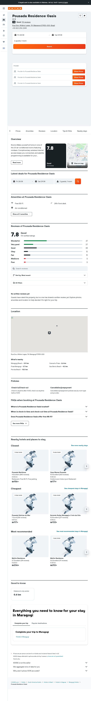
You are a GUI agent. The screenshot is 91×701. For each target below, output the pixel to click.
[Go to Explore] (4, 31)
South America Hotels (34, 682)
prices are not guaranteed (55, 656)
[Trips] (4, 42)
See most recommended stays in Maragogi (72, 531)
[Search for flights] (4, 15)
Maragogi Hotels (74, 682)
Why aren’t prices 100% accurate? (26, 671)
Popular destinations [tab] (39, 623)
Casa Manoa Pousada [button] (58, 472)
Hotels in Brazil (48, 682)
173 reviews (26, 22)
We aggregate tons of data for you (26, 667)
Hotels (23, 682)
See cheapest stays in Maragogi (76, 488)
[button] (88, 2)
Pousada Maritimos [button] (19, 472)
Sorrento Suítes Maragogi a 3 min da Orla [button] (65, 515)
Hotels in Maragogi (22, 637)
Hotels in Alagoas (60, 682)
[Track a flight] (4, 35)
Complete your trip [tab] (21, 623)
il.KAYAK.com (15, 682)
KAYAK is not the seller (21, 663)
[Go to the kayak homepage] (15, 8)
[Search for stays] (4, 20)
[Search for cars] (4, 24)
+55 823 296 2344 (19, 28)
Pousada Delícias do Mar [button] (21, 515)
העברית (65, 2)
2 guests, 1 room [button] (20, 41)
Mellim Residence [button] (18, 558)
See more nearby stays (79, 445)
